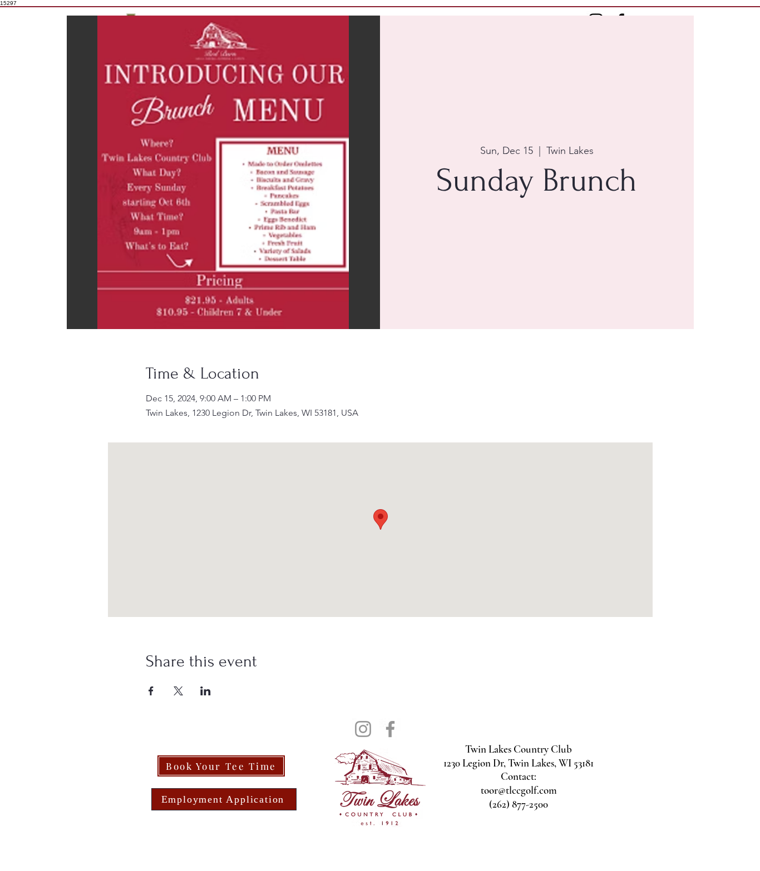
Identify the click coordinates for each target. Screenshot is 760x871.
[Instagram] (363, 729)
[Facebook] (390, 729)
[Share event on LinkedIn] (205, 690)
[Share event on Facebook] (151, 690)
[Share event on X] (178, 690)
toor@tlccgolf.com (519, 790)
